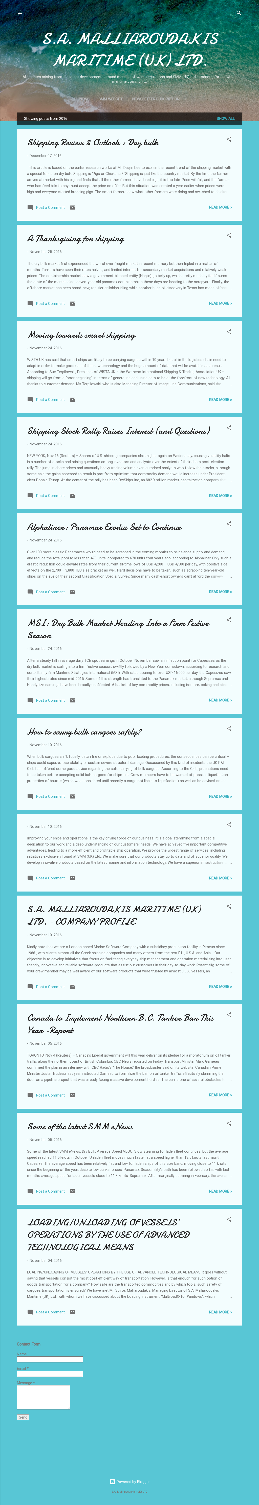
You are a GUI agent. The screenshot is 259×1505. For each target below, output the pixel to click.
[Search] (239, 13)
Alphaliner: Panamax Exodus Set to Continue (104, 527)
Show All (226, 118)
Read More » (220, 207)
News (84, 99)
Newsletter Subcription (156, 99)
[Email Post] (73, 209)
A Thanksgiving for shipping (75, 238)
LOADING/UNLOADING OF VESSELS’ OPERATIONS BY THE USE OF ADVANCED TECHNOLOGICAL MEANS (108, 1234)
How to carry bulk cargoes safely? (84, 731)
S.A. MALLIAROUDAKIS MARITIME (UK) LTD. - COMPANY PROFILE (114, 915)
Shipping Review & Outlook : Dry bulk (92, 142)
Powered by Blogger (133, 1481)
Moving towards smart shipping (81, 335)
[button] (229, 140)
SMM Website (111, 99)
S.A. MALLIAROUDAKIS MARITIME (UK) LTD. (129, 49)
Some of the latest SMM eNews (80, 1126)
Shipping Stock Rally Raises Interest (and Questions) (118, 431)
